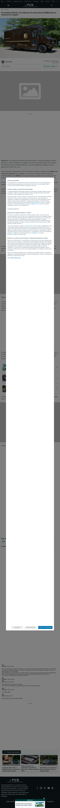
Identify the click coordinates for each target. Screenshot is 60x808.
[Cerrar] (44, 798)
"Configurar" (34, 233)
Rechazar (17, 627)
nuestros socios (29, 225)
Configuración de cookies (36, 203)
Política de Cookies (35, 202)
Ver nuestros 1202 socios (14, 257)
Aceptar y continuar (45, 627)
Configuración (30, 627)
